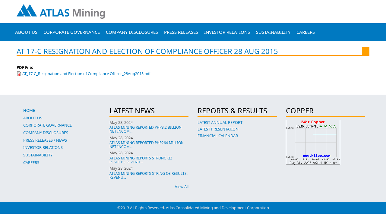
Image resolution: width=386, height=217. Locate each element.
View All (181, 186)
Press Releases (181, 32)
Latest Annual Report (220, 122)
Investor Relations (227, 32)
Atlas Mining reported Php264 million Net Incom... (146, 144)
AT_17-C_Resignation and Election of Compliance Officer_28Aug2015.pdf (86, 73)
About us (26, 32)
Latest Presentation (218, 129)
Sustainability (273, 32)
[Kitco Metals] (325, 142)
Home (29, 110)
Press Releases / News (45, 140)
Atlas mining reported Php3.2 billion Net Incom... (145, 129)
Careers (305, 32)
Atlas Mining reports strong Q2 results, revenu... (140, 160)
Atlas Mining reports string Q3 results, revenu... (148, 175)
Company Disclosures (132, 32)
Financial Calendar (218, 135)
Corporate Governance (71, 32)
